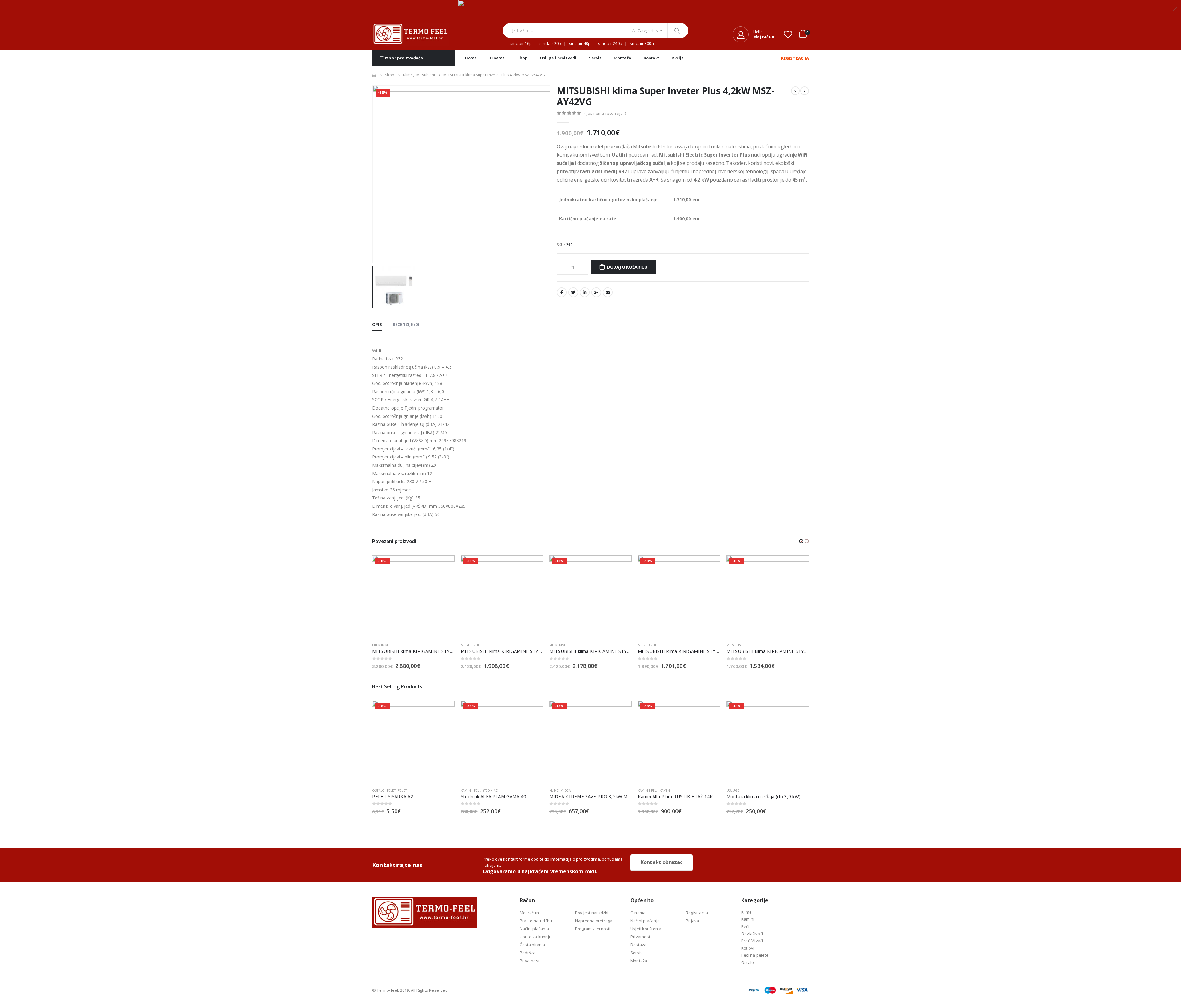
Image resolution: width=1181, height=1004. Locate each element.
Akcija (678, 58)
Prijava (692, 920)
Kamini (665, 790)
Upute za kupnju (535, 936)
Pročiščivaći (752, 940)
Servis (595, 58)
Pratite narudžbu (536, 920)
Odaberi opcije (621, 565)
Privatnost (529, 960)
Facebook (562, 292)
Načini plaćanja (534, 928)
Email (608, 292)
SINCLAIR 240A (610, 44)
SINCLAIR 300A (642, 44)
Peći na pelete (755, 955)
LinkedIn (585, 292)
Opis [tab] (377, 324)
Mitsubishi (381, 645)
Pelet (391, 790)
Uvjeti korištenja (645, 928)
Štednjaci (491, 790)
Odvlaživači (752, 933)
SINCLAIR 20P (550, 44)
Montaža (622, 58)
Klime (554, 790)
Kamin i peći (470, 790)
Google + (596, 292)
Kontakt (651, 58)
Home (471, 58)
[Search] (678, 30)
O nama (497, 58)
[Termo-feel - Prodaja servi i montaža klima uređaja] (410, 34)
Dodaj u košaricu (627, 267)
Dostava (638, 944)
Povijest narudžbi (591, 912)
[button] (801, 541)
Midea (565, 790)
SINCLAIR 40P (579, 44)
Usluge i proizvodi (558, 58)
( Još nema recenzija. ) (605, 113)
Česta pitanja (532, 944)
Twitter (573, 292)
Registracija (697, 912)
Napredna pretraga (593, 920)
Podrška (527, 952)
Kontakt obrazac (661, 862)
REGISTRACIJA (795, 58)
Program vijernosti (592, 928)
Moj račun (529, 912)
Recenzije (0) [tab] (406, 324)
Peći (745, 926)
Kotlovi (747, 948)
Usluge (732, 790)
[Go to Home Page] (374, 75)
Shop (522, 58)
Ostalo (378, 790)
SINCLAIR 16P (521, 44)
